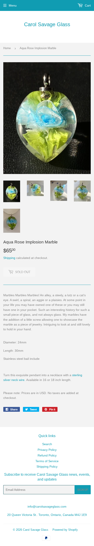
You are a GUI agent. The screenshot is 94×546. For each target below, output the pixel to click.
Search (47, 444)
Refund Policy (47, 455)
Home (7, 48)
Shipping (9, 258)
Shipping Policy (47, 466)
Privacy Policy (47, 449)
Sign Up (82, 489)
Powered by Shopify (65, 529)
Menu (13, 5)
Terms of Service (47, 461)
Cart (87, 5)
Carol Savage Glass (47, 24)
